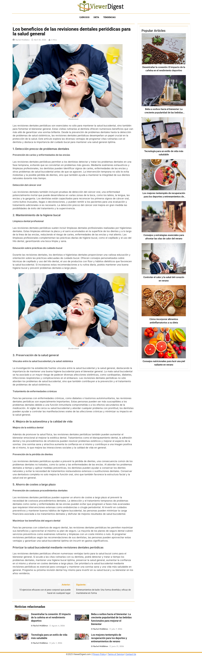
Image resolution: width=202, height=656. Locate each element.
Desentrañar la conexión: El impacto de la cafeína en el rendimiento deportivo (51, 617)
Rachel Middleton (23, 39)
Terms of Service (116, 654)
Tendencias (109, 17)
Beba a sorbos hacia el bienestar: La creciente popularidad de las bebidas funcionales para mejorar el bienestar (164, 112)
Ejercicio (84, 17)
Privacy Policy (99, 654)
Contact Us (130, 654)
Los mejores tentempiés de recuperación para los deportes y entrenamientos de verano (109, 638)
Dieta (96, 17)
